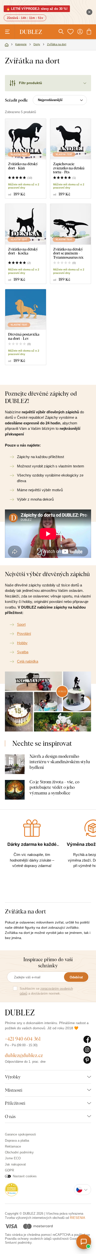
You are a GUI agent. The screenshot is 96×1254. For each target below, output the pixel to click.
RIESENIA (77, 1218)
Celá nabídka (27, 661)
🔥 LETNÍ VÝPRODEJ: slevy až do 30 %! (36, 9)
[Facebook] (87, 1040)
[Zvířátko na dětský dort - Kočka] (25, 224)
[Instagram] (87, 1050)
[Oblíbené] (70, 32)
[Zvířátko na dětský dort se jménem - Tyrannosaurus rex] (70, 224)
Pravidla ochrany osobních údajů (28, 1238)
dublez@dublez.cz (24, 1055)
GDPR (9, 1170)
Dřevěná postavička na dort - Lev (23, 336)
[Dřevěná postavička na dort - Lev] (25, 309)
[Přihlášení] (80, 32)
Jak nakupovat (15, 1164)
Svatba (22, 652)
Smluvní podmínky (18, 1242)
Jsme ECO (13, 1158)
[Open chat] (83, 1241)
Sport (21, 624)
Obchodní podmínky (19, 1152)
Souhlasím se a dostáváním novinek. (46, 991)
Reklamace (13, 1146)
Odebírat (76, 977)
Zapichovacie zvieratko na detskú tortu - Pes (68, 168)
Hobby (22, 643)
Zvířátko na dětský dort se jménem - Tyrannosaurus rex (68, 253)
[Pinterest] (87, 1060)
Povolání (24, 633)
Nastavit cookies (25, 1176)
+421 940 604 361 (23, 1039)
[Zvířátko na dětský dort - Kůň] (25, 139)
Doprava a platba (17, 1140)
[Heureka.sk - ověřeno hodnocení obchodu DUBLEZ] (11, 1189)
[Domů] (6, 45)
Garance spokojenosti (20, 1134)
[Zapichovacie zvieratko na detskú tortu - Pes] (70, 139)
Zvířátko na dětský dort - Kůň (23, 166)
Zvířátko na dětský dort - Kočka (23, 251)
